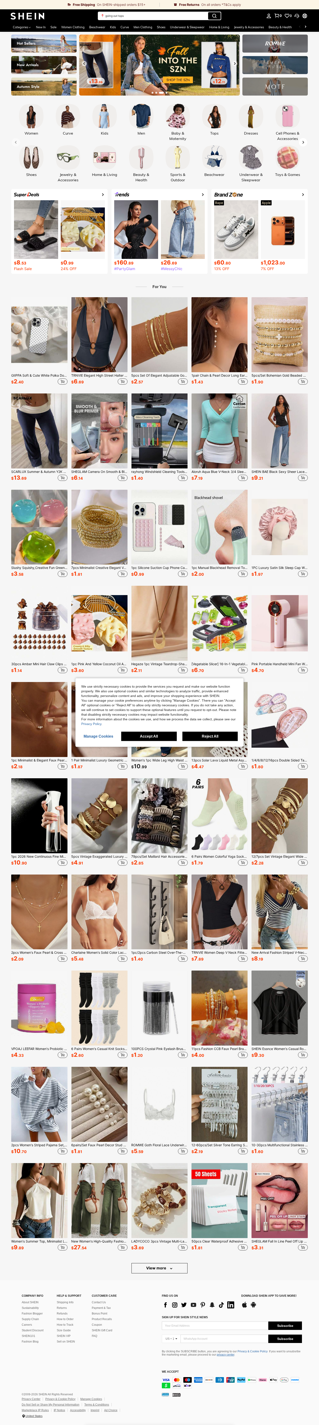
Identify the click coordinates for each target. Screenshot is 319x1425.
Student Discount (32, 1330)
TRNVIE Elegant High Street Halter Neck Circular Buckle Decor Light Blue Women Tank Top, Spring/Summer (99, 375)
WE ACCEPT (170, 1371)
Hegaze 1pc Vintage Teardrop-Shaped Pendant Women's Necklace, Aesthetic (159, 664)
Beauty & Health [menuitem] (280, 27)
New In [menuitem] (41, 27)
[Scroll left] (299, 27)
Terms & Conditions (96, 1404)
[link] (80, 4)
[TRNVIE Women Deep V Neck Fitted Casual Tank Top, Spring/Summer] (219, 912)
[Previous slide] (84, 63)
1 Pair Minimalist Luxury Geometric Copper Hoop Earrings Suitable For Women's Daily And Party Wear (99, 760)
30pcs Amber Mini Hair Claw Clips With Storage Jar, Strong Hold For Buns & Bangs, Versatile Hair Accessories (39, 664)
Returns (62, 1308)
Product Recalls (102, 1319)
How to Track (65, 1324)
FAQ (94, 1336)
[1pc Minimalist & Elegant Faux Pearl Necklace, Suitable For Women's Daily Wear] (39, 719)
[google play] (253, 1307)
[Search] (214, 16)
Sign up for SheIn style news (185, 1317)
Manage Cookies (91, 1399)
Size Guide (64, 1330)
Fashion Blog (30, 1341)
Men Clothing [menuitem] (143, 27)
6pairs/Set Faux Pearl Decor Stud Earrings (99, 1145)
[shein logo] (27, 15)
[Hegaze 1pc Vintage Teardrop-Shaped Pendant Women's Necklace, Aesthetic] (159, 623)
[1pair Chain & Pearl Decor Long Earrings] (219, 334)
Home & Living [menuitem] (219, 27)
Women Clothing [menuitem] (73, 27)
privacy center (225, 1354)
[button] (297, 16)
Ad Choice (110, 1410)
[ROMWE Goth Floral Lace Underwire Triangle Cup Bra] (159, 1104)
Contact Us (99, 1302)
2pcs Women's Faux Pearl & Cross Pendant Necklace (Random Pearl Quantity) (39, 952)
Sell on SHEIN (66, 1341)
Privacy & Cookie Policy (252, 1351)
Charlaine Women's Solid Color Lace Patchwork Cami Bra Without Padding (99, 952)
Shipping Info (65, 1302)
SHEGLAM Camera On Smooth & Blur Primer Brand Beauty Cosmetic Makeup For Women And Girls (99, 472)
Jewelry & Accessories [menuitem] (249, 27)
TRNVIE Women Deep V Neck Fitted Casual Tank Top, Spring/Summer (219, 952)
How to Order (65, 1319)
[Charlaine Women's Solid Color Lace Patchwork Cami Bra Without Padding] (99, 912)
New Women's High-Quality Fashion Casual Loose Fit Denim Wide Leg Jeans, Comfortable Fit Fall (99, 1241)
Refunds (62, 1313)
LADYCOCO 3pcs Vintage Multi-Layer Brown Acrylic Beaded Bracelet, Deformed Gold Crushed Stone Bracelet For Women (159, 1241)
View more (156, 1268)
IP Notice (59, 1410)
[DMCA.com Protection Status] (176, 1394)
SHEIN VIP (64, 1336)
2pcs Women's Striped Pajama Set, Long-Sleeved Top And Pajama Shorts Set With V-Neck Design (39, 1145)
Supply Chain (30, 1319)
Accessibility (78, 1410)
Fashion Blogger (32, 1313)
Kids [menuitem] (113, 27)
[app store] (244, 1307)
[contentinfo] (232, 1382)
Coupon (97, 1324)
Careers (27, 1324)
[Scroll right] (305, 27)
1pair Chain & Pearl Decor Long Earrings (219, 375)
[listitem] (39, 341)
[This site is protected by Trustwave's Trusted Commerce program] (165, 1394)
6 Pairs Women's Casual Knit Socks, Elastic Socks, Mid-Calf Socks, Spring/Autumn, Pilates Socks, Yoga (99, 1049)
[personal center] (269, 16)
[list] (199, 1304)
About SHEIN (30, 1302)
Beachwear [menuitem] (97, 27)
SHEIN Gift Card (102, 1330)
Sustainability (30, 1308)
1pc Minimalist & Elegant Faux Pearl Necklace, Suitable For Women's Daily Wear (39, 760)
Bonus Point (99, 1313)
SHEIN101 (28, 1336)
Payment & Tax (101, 1308)
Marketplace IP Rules (35, 1410)
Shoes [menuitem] (161, 27)
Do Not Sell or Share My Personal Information (50, 1404)
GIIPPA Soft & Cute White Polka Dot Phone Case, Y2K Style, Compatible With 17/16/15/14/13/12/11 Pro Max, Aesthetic (39, 375)
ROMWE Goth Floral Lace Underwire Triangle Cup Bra (159, 1145)
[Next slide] (234, 63)
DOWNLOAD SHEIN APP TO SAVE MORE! (269, 1295)
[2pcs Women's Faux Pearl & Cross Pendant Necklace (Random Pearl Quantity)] (39, 912)
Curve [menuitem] (125, 27)
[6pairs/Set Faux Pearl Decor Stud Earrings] (99, 1104)
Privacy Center (31, 1399)
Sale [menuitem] (53, 27)
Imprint (95, 1410)
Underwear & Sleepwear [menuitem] (187, 27)
